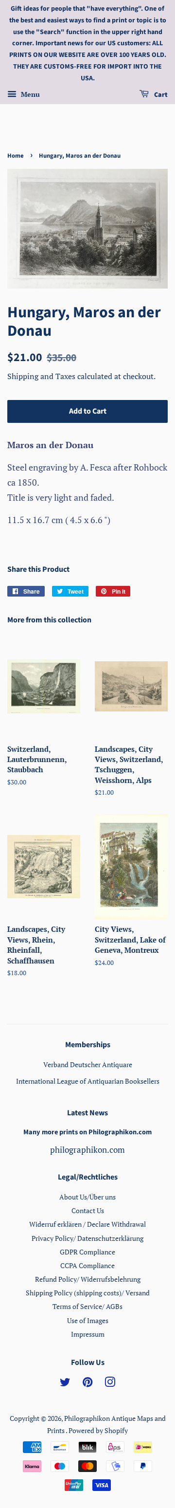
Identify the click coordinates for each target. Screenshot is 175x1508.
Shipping (23, 376)
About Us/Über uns (87, 1196)
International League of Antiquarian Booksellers (87, 1081)
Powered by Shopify (98, 1430)
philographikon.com (87, 1149)
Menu (29, 94)
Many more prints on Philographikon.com (87, 1132)
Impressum (88, 1334)
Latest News (87, 1113)
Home (15, 155)
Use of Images (87, 1320)
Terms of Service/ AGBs (87, 1306)
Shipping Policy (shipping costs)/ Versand (88, 1292)
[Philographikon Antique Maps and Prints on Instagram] (110, 1383)
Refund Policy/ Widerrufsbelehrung (87, 1279)
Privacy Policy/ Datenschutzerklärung (87, 1238)
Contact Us (87, 1210)
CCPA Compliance (87, 1265)
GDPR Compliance (87, 1251)
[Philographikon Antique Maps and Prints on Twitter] (65, 1383)
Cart (160, 95)
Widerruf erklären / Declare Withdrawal (87, 1224)
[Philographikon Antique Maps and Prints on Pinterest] (87, 1383)
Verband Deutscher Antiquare (87, 1064)
